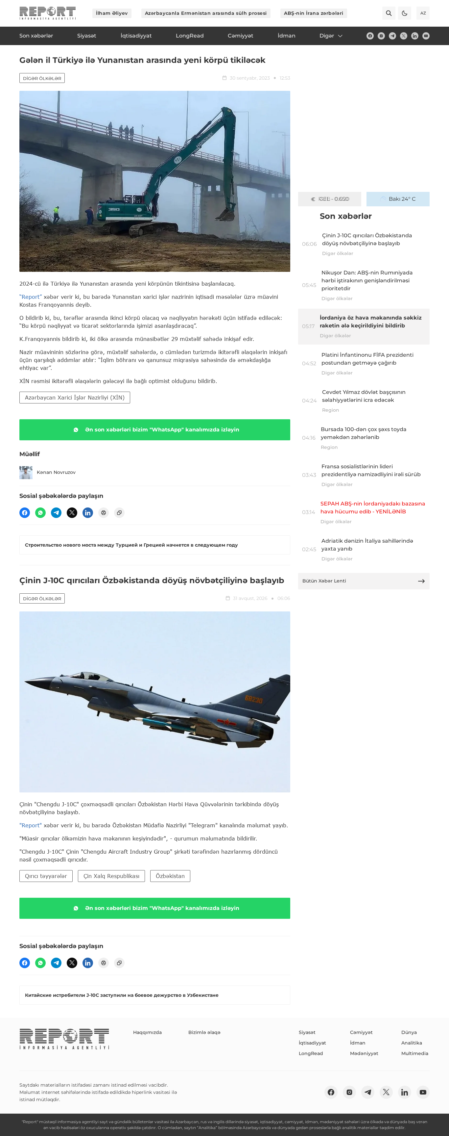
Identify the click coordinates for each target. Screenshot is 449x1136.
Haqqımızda (147, 1032)
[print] (103, 512)
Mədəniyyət (364, 1053)
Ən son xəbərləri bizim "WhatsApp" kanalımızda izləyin (162, 429)
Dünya (409, 1032)
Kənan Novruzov (56, 472)
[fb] (370, 35)
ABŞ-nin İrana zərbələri (313, 13)
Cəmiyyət (361, 1032)
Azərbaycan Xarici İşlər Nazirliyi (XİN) (75, 397)
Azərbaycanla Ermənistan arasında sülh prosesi (206, 13)
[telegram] (392, 35)
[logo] (47, 13)
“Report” (30, 297)
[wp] (40, 512)
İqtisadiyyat (312, 1043)
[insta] (381, 35)
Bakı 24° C (402, 199)
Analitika (411, 1043)
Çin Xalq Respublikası (111, 876)
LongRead (311, 1053)
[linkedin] (414, 35)
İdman (358, 1043)
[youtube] (426, 35)
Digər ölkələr (42, 78)
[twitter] (403, 35)
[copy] (119, 512)
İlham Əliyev (112, 13)
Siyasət (307, 1032)
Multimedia (414, 1053)
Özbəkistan (170, 876)
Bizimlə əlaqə (204, 1032)
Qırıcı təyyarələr (46, 876)
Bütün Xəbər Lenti (324, 581)
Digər (326, 36)
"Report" (30, 825)
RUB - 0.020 (334, 199)
